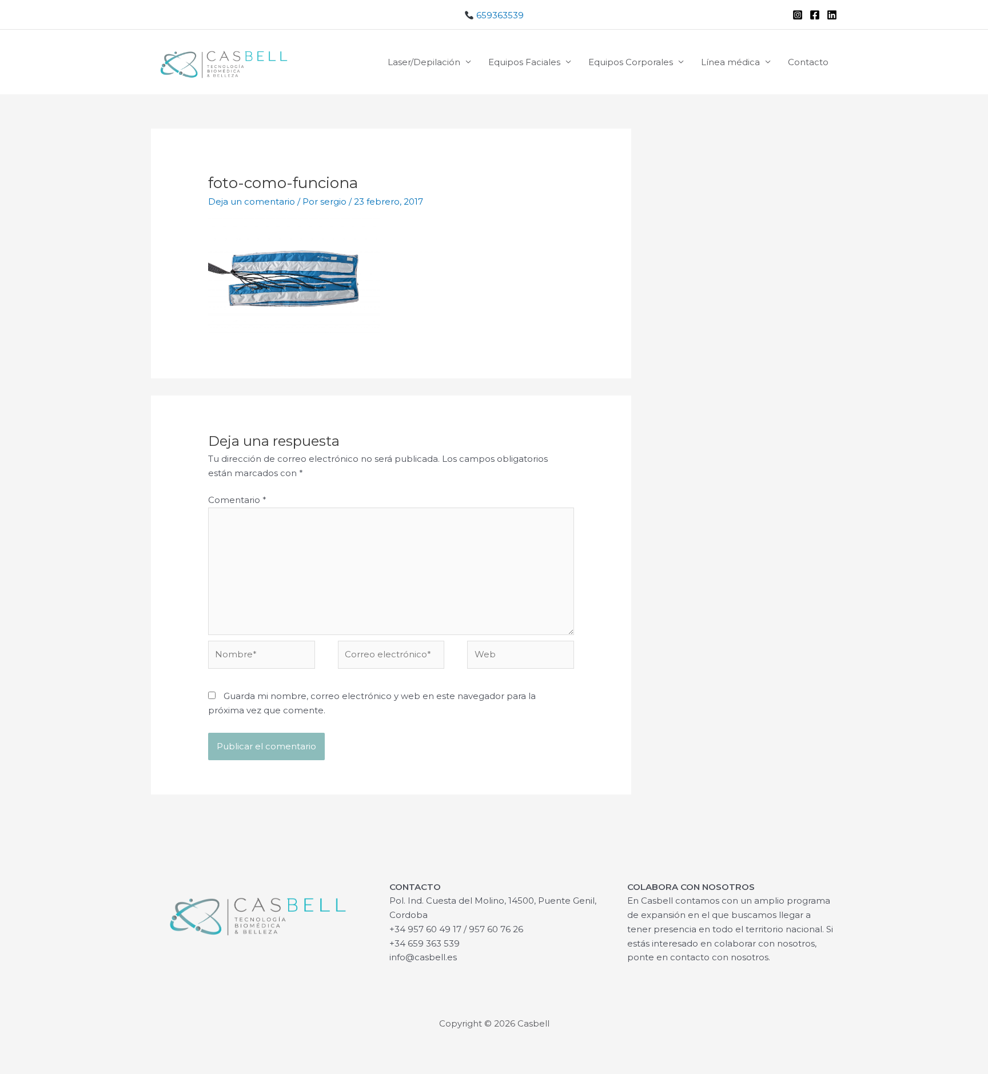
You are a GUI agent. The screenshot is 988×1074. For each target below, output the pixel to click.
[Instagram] (797, 15)
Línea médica (730, 62)
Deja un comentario (251, 201)
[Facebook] (815, 15)
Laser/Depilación (424, 62)
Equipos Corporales (630, 62)
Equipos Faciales (524, 62)
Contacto (808, 62)
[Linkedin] (832, 15)
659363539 (499, 15)
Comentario (237, 499)
